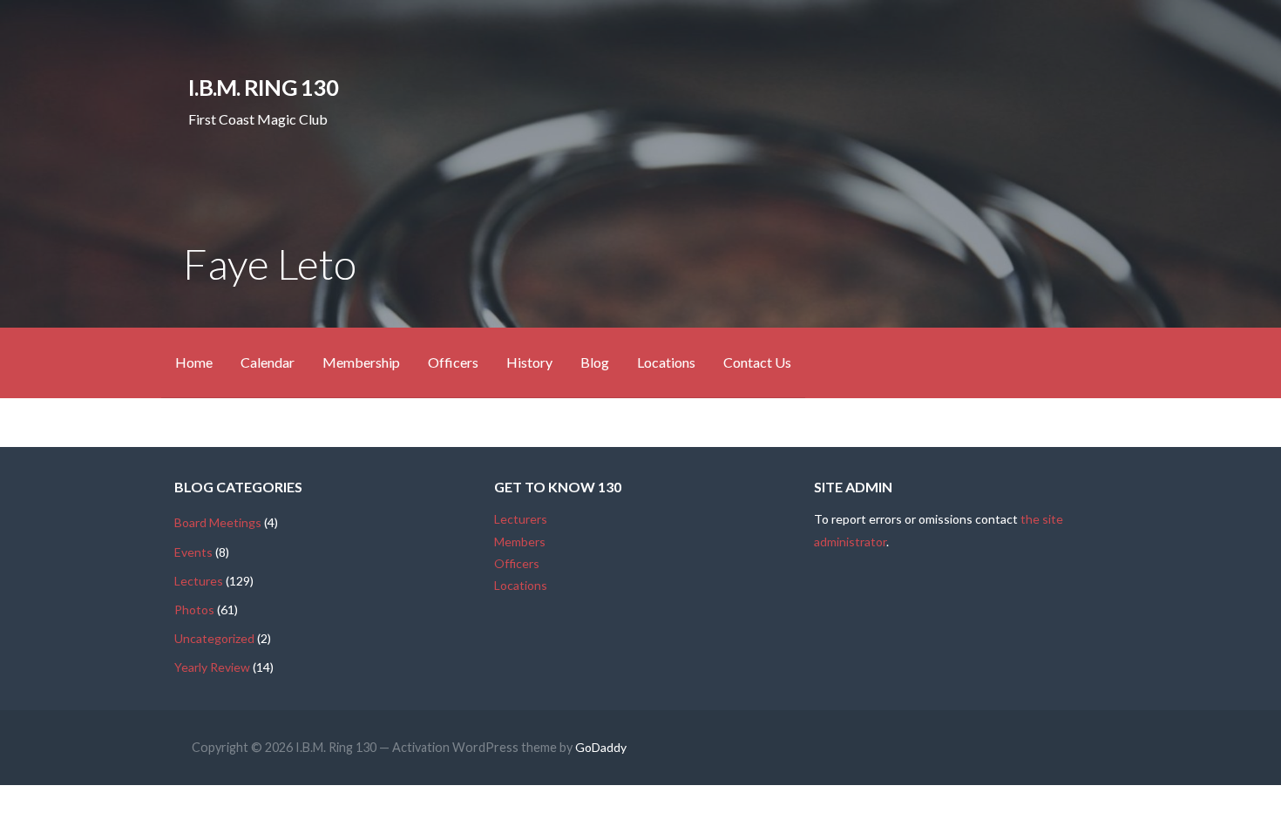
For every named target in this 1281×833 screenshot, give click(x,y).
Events (193, 552)
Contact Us (757, 362)
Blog (594, 362)
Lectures (198, 580)
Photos (194, 609)
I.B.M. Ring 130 (262, 87)
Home (194, 362)
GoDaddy (601, 747)
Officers (453, 362)
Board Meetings (217, 522)
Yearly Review (212, 667)
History (529, 362)
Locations (666, 362)
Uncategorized (214, 638)
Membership (361, 362)
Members (520, 541)
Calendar (268, 362)
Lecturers (520, 518)
